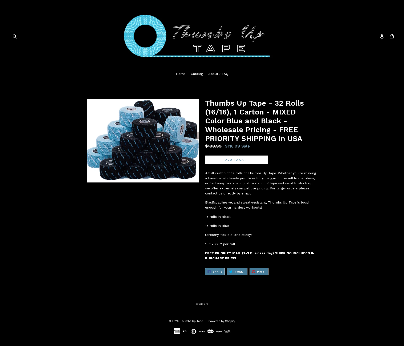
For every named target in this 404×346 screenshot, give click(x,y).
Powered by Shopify (221, 321)
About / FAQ (218, 74)
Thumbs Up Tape (191, 321)
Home (181, 74)
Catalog (197, 74)
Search (202, 304)
